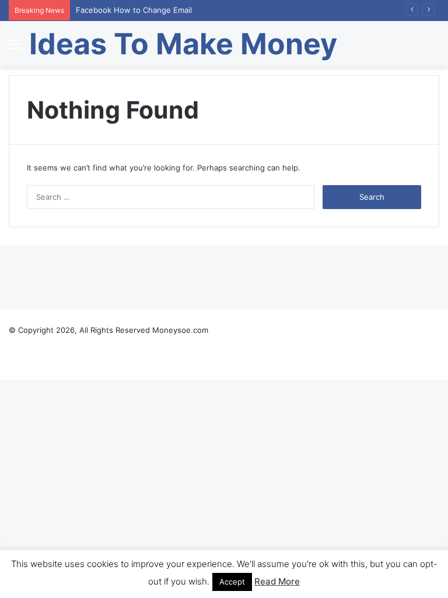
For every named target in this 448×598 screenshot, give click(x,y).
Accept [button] (232, 581)
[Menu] (14, 48)
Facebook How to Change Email (134, 10)
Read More (277, 581)
